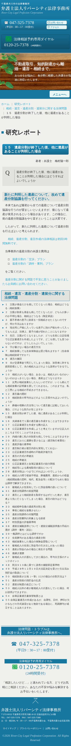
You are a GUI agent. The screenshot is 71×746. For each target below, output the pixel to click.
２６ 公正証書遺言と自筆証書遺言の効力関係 (30, 463)
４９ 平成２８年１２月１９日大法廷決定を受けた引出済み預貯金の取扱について (37, 570)
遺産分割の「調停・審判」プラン (33, 263)
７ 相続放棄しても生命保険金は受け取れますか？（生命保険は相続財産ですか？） (37, 353)
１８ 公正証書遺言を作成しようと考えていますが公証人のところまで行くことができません (37, 430)
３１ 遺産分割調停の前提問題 (21, 491)
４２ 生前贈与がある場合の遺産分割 (25, 537)
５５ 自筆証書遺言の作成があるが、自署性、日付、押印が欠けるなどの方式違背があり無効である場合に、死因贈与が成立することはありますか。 (37, 604)
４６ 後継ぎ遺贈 (14, 553)
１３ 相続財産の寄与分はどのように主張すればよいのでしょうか (37, 399)
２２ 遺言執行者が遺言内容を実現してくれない (31, 448)
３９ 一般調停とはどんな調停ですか (24, 533)
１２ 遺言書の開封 (15, 394)
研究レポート (22, 104)
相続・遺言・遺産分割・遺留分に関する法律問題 (36, 108)
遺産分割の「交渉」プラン (28, 259)
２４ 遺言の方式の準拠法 (19, 456)
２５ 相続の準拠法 (15, 460)
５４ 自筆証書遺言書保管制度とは (24, 596)
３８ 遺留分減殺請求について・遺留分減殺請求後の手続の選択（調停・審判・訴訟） (37, 528)
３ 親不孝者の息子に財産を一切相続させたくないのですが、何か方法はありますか (36, 322)
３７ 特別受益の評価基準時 (20, 522)
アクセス (54, 27)
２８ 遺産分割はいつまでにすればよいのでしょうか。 (34, 471)
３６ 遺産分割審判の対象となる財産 (25, 518)
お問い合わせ (56, 22)
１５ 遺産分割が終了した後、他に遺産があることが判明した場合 (37, 415)
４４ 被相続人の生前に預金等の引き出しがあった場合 (34, 545)
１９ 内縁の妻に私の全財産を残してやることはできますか (37, 436)
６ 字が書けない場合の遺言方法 (23, 347)
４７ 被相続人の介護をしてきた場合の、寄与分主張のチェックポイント (37, 559)
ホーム (5, 104)
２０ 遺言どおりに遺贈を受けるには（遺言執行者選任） (36, 440)
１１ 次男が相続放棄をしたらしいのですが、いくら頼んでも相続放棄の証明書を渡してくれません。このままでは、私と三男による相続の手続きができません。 (37, 386)
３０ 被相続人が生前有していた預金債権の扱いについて (36, 487)
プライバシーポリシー (30, 728)
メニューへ (59, 94)
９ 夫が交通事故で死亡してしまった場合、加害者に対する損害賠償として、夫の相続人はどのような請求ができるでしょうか (37, 366)
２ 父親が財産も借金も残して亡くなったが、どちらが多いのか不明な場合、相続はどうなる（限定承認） (37, 314)
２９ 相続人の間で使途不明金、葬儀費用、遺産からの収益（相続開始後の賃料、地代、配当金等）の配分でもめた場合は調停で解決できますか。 (37, 479)
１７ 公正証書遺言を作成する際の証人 (26, 425)
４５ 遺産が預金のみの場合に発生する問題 (28, 549)
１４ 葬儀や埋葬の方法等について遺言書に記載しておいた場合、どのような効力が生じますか (37, 407)
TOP (35, 699)
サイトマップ (9, 728)
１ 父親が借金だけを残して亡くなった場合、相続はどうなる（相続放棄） (37, 306)
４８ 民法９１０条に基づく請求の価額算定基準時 (32, 565)
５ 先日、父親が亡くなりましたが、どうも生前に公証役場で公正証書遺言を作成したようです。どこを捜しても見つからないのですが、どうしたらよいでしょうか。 (37, 339)
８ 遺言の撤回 (13, 358)
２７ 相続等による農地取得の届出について (28, 467)
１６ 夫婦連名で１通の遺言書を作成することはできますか (37, 421)
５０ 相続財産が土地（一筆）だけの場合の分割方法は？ (36, 576)
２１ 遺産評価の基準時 (18, 444)
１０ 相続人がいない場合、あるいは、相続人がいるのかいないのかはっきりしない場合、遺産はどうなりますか (37, 376)
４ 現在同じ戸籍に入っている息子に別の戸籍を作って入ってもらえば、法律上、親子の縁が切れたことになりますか (37, 329)
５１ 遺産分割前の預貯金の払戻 (23, 580)
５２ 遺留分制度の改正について (23, 584)
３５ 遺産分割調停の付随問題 (21, 514)
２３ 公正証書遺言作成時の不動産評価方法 (28, 452)
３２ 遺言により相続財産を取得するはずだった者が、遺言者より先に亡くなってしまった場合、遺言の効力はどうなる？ (37, 499)
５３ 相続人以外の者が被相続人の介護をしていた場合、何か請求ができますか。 (37, 590)
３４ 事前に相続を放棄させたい (23, 510)
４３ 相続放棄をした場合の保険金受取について (31, 541)
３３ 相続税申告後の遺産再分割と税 (25, 506)
